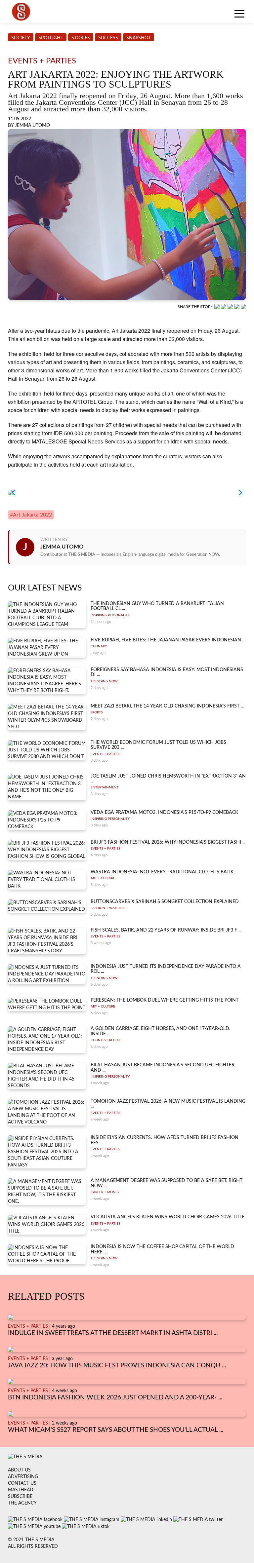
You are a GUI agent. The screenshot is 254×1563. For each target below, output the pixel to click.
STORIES (80, 38)
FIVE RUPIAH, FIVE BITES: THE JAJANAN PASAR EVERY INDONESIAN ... (168, 640)
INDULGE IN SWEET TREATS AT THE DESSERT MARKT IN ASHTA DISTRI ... (113, 1333)
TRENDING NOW (104, 681)
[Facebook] (224, 306)
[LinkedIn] (231, 306)
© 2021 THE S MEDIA (31, 1540)
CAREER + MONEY (105, 1192)
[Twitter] (237, 306)
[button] (15, 492)
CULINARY (99, 646)
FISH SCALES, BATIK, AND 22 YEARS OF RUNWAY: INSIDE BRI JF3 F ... (166, 930)
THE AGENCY (22, 1503)
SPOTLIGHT (50, 38)
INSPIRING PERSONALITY (110, 615)
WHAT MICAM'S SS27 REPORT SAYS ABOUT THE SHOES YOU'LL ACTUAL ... (115, 1430)
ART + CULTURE (103, 878)
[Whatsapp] (217, 306)
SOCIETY (20, 38)
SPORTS (97, 712)
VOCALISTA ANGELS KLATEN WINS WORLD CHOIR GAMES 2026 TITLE (167, 1217)
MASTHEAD (20, 1490)
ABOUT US (19, 1470)
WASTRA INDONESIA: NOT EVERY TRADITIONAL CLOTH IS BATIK (162, 872)
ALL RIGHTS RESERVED (33, 1546)
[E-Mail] (243, 306)
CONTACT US (22, 1483)
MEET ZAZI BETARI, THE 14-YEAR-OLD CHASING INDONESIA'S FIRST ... (167, 706)
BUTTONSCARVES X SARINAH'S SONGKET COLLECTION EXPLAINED (165, 901)
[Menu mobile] (239, 15)
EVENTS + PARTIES (105, 754)
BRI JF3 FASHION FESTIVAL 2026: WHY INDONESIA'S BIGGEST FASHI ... (168, 842)
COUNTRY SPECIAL (105, 1040)
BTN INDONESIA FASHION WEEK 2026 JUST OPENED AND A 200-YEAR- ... (115, 1397)
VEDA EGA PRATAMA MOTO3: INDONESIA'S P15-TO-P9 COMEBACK (164, 812)
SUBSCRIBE (20, 1496)
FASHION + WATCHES (108, 908)
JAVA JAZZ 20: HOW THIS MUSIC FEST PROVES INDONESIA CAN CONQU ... (117, 1365)
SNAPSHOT (138, 38)
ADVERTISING (23, 1476)
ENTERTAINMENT (104, 787)
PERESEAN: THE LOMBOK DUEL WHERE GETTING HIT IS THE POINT (164, 1000)
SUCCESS (108, 38)
